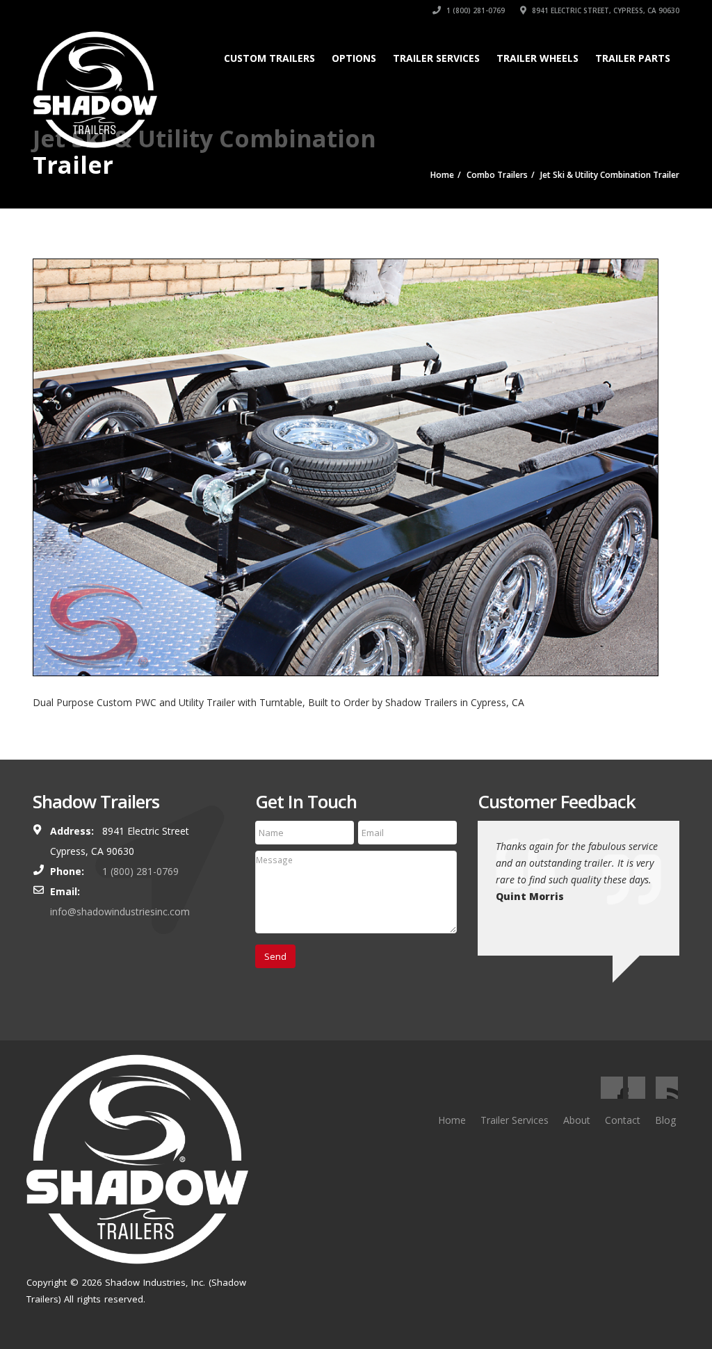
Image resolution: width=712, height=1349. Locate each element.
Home (452, 1120)
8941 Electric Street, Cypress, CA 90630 (604, 10)
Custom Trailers (269, 58)
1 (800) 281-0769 (474, 10)
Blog (665, 1120)
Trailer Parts (632, 58)
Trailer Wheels (537, 58)
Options (354, 58)
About (576, 1120)
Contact (622, 1120)
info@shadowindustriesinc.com (120, 911)
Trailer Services (436, 58)
